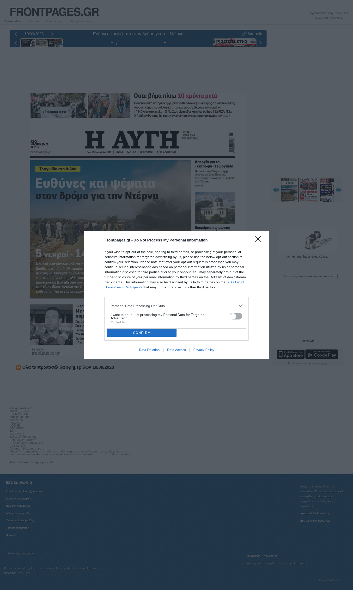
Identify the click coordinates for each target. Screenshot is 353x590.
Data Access (176, 350)
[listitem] (176, 305)
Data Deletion (149, 350)
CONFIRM (142, 333)
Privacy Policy (203, 350)
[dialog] (176, 295)
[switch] (236, 316)
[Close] (259, 240)
